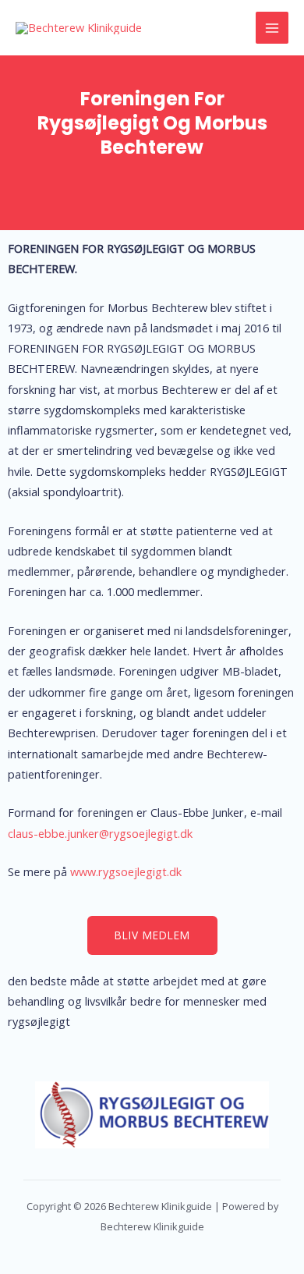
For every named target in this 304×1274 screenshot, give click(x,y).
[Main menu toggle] (272, 28)
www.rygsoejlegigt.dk (126, 871)
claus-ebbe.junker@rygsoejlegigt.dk (100, 833)
